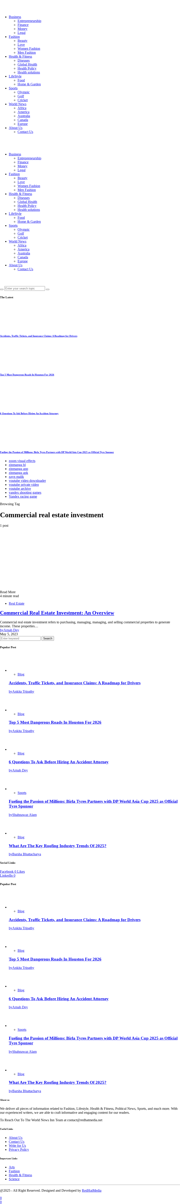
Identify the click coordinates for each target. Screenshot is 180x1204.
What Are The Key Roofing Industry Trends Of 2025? (57, 845)
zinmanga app (18, 469)
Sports (13, 88)
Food (21, 80)
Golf (21, 96)
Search (47, 638)
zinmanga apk (18, 473)
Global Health (27, 64)
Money (22, 29)
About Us (15, 128)
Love (21, 44)
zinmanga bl (17, 465)
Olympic (24, 92)
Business (15, 17)
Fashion (14, 37)
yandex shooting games (25, 492)
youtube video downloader (27, 480)
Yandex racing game (23, 496)
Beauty (22, 40)
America (23, 112)
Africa (22, 108)
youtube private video (24, 484)
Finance (23, 25)
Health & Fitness (20, 56)
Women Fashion (29, 48)
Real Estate (16, 603)
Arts (12, 1167)
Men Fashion (27, 52)
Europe (23, 124)
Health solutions (29, 72)
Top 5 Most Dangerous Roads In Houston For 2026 (27, 374)
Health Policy (27, 68)
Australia (24, 116)
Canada (23, 120)
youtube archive (20, 488)
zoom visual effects (22, 461)
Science (14, 1179)
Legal (21, 33)
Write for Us (17, 1145)
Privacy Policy (19, 1149)
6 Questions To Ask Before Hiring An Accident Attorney (29, 413)
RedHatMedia (91, 1190)
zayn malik (16, 477)
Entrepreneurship (29, 21)
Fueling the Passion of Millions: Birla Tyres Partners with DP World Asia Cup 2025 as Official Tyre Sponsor (57, 452)
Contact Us (25, 132)
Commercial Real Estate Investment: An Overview (57, 613)
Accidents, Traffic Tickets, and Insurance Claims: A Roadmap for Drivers (38, 336)
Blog (21, 674)
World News (17, 104)
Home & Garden (29, 84)
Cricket (23, 100)
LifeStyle (15, 76)
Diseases (24, 60)
